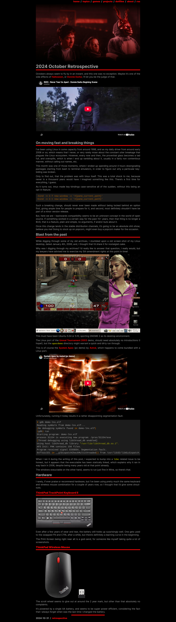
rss (138, 1)
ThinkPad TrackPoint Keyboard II (57, 492)
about (130, 1)
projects (108, 1)
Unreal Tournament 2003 (73, 340)
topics (86, 1)
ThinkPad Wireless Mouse (53, 547)
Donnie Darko (74, 77)
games (96, 1)
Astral (93, 348)
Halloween (57, 77)
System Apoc (66, 348)
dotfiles (119, 1)
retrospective (59, 618)
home (76, 1)
